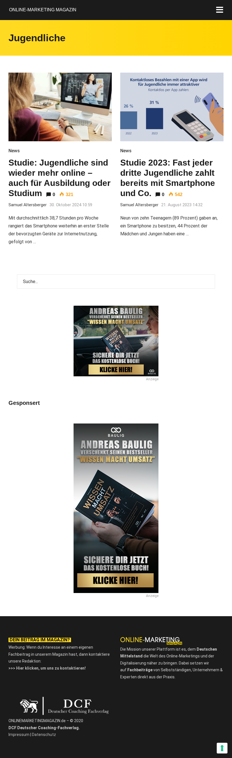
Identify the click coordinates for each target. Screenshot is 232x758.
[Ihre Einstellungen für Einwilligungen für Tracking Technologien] (222, 748)
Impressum (18, 734)
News (14, 150)
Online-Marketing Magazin (42, 9)
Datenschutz (44, 734)
